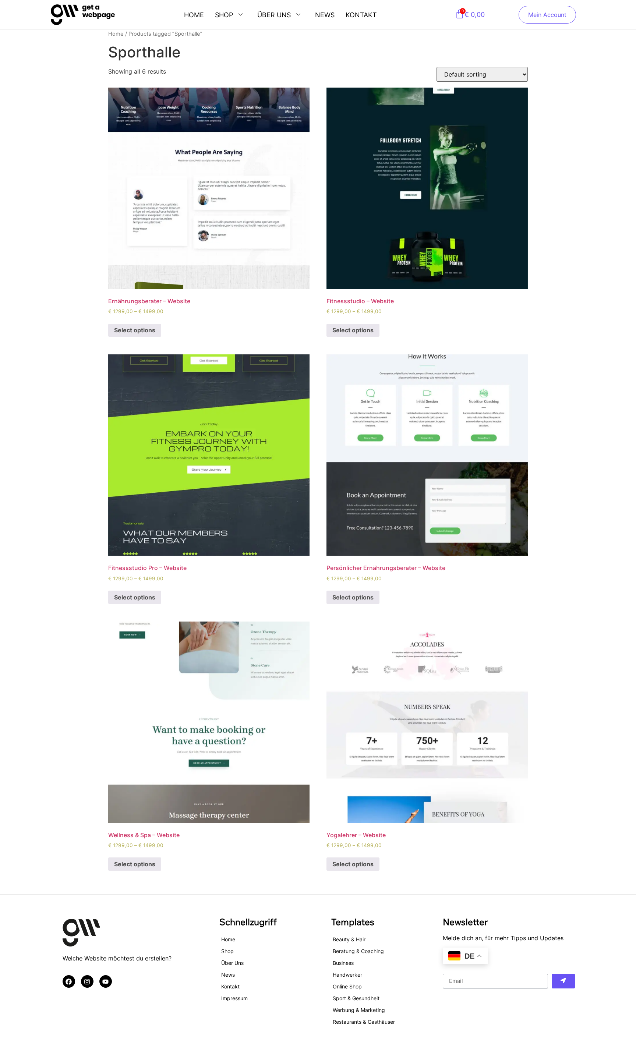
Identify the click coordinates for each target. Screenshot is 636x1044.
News (325, 15)
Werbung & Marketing (359, 1010)
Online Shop (347, 986)
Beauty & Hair (349, 939)
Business (343, 963)
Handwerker (347, 975)
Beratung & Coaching (358, 951)
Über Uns (274, 15)
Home (194, 15)
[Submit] (563, 981)
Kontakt (361, 15)
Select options (134, 330)
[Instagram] (87, 981)
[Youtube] (105, 981)
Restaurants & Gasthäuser (364, 1022)
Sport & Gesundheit (356, 998)
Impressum (234, 998)
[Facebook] (69, 981)
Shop (224, 15)
